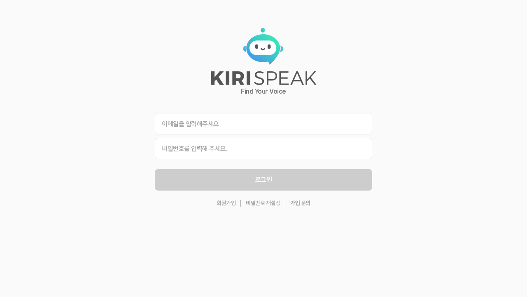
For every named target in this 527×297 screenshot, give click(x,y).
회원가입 (226, 203)
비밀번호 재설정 (263, 203)
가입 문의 (300, 203)
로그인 (263, 180)
